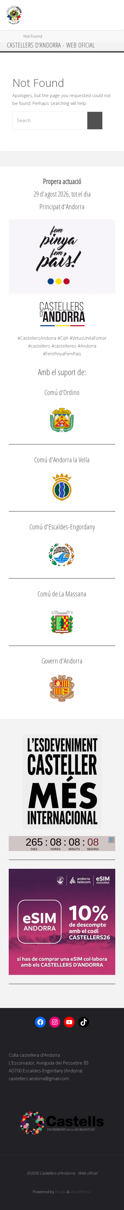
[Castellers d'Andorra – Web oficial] (14, 15)
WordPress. (80, 1191)
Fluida (60, 1191)
